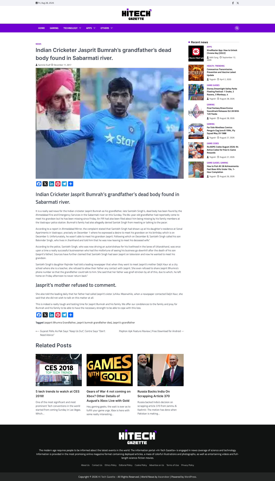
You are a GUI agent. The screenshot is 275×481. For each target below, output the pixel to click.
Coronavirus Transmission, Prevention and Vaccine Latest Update (221, 72)
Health (210, 66)
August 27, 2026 (227, 137)
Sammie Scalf (44, 64)
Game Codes (213, 143)
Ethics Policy (110, 465)
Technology (70, 28)
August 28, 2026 (227, 98)
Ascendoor (163, 477)
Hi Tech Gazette (106, 477)
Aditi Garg (213, 57)
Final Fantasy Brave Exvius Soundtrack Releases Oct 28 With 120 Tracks (223, 111)
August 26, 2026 (227, 176)
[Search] (237, 28)
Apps (89, 28)
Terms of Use (172, 465)
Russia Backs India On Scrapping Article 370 (154, 394)
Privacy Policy (187, 465)
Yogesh (212, 79)
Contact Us (97, 465)
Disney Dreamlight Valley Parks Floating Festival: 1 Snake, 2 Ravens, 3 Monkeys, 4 (222, 91)
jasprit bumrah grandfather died (94, 322)
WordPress (190, 477)
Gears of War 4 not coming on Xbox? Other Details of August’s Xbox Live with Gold (109, 396)
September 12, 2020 (221, 58)
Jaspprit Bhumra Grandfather (60, 322)
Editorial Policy (125, 465)
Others (105, 28)
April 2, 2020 (225, 79)
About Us (85, 465)
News (38, 44)
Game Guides (213, 85)
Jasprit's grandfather (124, 322)
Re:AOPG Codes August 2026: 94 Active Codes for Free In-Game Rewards (222, 150)
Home (41, 28)
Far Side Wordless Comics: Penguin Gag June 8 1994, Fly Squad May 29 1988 (221, 130)
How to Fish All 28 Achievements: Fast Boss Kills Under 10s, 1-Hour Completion (223, 169)
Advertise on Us (156, 465)
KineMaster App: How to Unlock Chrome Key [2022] (222, 51)
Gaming (54, 28)
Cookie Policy (141, 465)
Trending (220, 66)
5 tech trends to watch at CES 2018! (57, 394)
